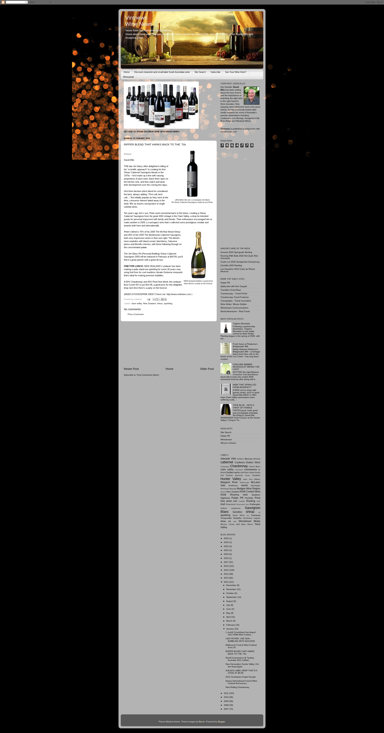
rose (258, 501)
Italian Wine (248, 479)
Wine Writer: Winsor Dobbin (233, 304)
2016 (226, 566)
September (231, 597)
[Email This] (154, 299)
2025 (226, 538)
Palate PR (225, 283)
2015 (226, 570)
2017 (226, 562)
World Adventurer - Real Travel (235, 311)
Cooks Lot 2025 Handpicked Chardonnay (240, 262)
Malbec (257, 479)
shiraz (160, 303)
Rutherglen (255, 504)
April (228, 617)
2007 (226, 709)
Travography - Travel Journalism (235, 301)
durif (242, 472)
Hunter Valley (230, 479)
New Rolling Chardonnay (237, 687)
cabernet (226, 462)
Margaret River (229, 482)
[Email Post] (148, 299)
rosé (222, 504)
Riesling (250, 501)
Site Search (200, 72)
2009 (226, 701)
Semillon (237, 512)
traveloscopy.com (228, 132)
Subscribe (215, 72)
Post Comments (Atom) (148, 375)
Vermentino (247, 518)
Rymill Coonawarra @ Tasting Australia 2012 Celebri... (240, 659)
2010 (226, 697)
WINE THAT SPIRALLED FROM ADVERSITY (244, 386)
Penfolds (249, 498)
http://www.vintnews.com (178, 294)
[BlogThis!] (156, 299)
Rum (247, 504)
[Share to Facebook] (162, 299)
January (230, 629)
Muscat (223, 492)
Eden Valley (249, 472)
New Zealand (149, 303)
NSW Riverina (229, 494)
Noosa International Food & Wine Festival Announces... (241, 682)
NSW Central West (250, 491)
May (228, 613)
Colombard (239, 470)
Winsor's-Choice (228, 443)
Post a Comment (136, 314)
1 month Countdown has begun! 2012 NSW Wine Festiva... (241, 633)
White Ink (225, 521)
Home (127, 72)
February (231, 625)
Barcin (202, 722)
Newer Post (131, 368)
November (231, 589)
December (231, 585)
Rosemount (231, 504)
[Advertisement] (169, 344)
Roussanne (240, 504)
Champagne (224, 466)
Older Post (207, 368)
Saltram (223, 508)
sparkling (168, 303)
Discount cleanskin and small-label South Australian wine (162, 72)
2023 (226, 546)
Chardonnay (239, 466)
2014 (226, 574)
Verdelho (237, 518)
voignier (257, 518)
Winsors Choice (227, 524)
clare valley (136, 303)
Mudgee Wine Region (248, 488)
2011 (226, 693)
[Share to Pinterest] (165, 299)
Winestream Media (249, 521)
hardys (247, 475)
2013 (226, 578)
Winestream (226, 439)
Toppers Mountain (241, 323)
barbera (240, 459)
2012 (226, 582)
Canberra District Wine (247, 462)
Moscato (232, 489)
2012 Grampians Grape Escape (241, 677)
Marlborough (244, 482)
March (229, 621)
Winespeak (128, 77)
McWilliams (233, 486)
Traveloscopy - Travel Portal (233, 293)
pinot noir (231, 501)
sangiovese (236, 508)
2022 (226, 550)
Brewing (257, 459)
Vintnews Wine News (139, 21)
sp (259, 512)
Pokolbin (242, 501)
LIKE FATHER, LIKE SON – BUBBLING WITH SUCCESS (240, 639)
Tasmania (255, 515)
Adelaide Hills (228, 458)
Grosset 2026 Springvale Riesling (236, 252)
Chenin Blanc (254, 466)
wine (235, 521)
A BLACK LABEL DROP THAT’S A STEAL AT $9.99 (241, 671)
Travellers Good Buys (230, 290)
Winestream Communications (234, 308)
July (228, 605)
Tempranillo (226, 518)
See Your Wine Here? (235, 72)
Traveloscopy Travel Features (234, 297)
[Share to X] (159, 299)
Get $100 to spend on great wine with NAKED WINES (152, 132)
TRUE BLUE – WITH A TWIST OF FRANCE (243, 406)
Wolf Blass (241, 524)
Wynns (250, 524)
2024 (226, 542)
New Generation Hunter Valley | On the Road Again (242, 665)
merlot (244, 485)
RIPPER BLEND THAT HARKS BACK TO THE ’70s (240, 652)
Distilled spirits (233, 472)
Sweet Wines (238, 515)
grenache (239, 475)
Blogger (221, 722)
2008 (226, 705)
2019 (226, 558)
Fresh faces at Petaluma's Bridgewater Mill (245, 345)
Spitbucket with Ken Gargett (233, 286)
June (228, 609)
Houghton (256, 475)
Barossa (248, 459)
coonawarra (250, 469)
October (230, 593)
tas (248, 515)
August (229, 601)
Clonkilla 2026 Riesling (231, 265)
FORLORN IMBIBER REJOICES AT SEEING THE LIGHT (246, 366)
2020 (226, 554)
